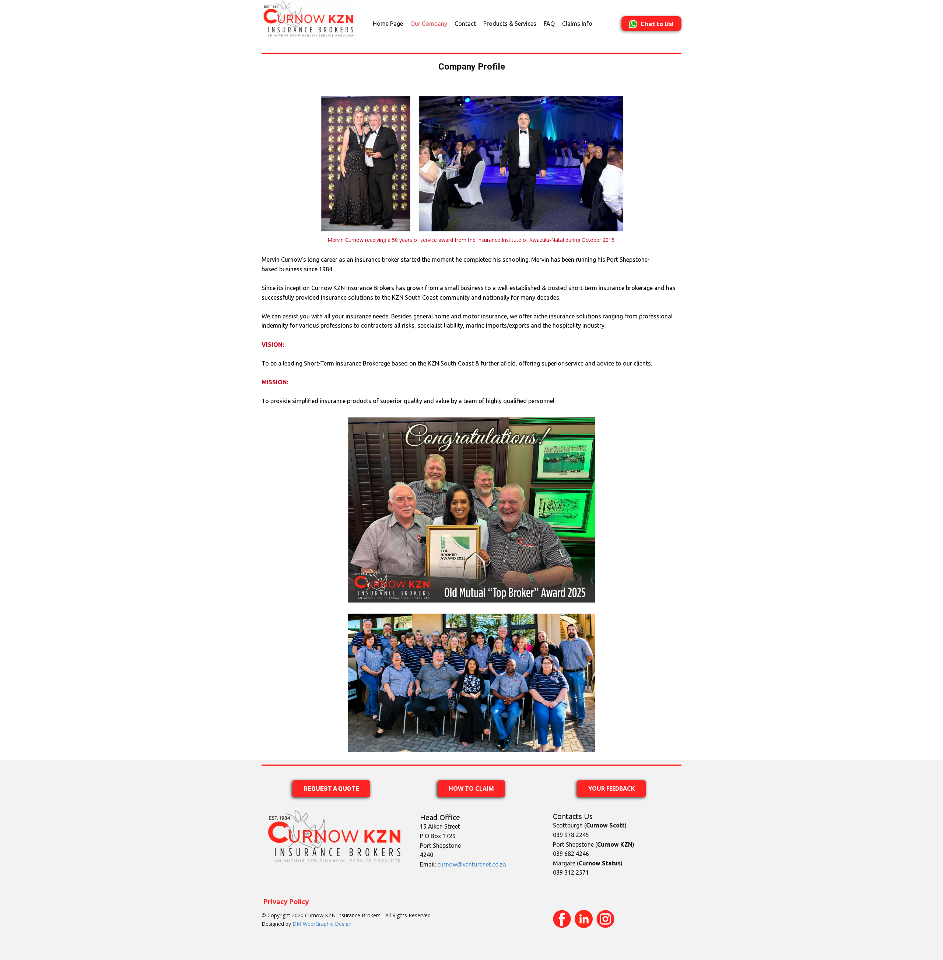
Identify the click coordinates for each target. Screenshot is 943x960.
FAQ (549, 23)
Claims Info (577, 23)
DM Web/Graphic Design (321, 923)
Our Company (428, 23)
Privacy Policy (286, 901)
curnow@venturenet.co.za (471, 864)
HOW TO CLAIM (471, 788)
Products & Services (509, 23)
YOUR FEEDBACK (611, 788)
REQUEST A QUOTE (331, 788)
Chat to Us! (657, 24)
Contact (465, 23)
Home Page (388, 23)
